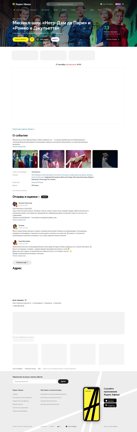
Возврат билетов (18, 376)
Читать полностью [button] (19, 146)
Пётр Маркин (36, 175)
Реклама (52, 398)
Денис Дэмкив (87, 175)
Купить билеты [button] (20, 39)
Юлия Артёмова (47, 175)
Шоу (39, 340)
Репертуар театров (30, 340)
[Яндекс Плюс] (118, 4)
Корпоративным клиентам (49, 372)
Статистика (44, 398)
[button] (117, 10)
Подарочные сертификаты (21, 372)
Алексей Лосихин (38, 177)
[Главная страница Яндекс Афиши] (14, 4)
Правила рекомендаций (20, 382)
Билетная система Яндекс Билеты (51, 369)
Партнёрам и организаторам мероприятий (53, 366)
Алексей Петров (37, 182)
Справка (15, 366)
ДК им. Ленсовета (57, 33)
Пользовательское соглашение (22, 369)
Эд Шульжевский (75, 175)
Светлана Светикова (61, 175)
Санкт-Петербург (18, 340)
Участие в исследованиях (20, 379)
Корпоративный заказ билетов (50, 376)
